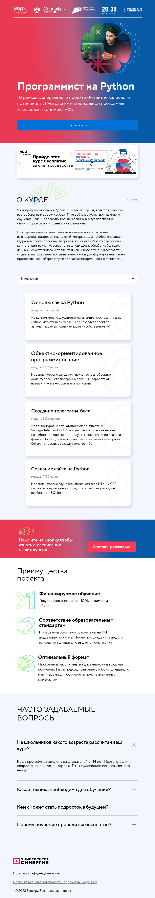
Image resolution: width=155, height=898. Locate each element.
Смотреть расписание (111, 547)
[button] (36, 873)
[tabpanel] (77, 347)
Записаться (77, 125)
